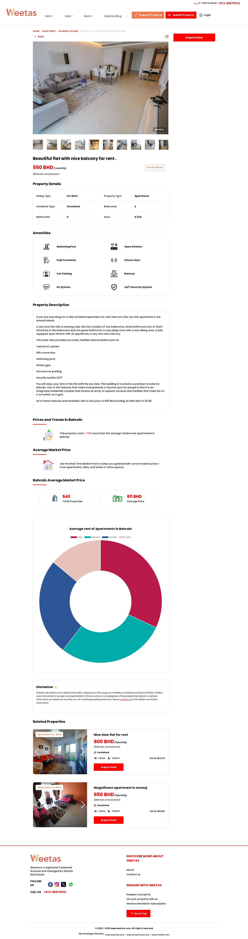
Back (40, 36)
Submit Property (183, 15)
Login (207, 15)
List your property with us (142, 899)
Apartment (49, 31)
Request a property (139, 894)
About (130, 870)
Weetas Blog (112, 16)
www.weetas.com (114, 934)
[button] (164, 88)
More (87, 16)
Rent (48, 16)
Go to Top (140, 913)
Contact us (133, 874)
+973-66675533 (229, 3)
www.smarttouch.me (138, 934)
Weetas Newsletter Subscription (146, 903)
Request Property (150, 15)
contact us (125, 699)
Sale (68, 16)
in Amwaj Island (68, 31)
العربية (197, 3)
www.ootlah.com (160, 934)
